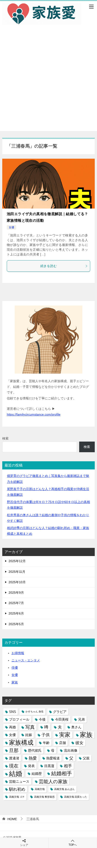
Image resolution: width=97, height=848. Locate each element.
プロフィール (19, 719)
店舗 (62, 743)
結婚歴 (37, 773)
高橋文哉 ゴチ (17, 796)
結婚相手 (61, 773)
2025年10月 (17, 582)
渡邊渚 (14, 758)
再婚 (12, 727)
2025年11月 (17, 571)
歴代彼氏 (35, 750)
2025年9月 (16, 592)
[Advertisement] (48, 82)
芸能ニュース (19, 781)
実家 (64, 735)
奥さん (76, 727)
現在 (13, 765)
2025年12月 (17, 561)
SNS (12, 712)
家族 (15, 682)
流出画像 (70, 750)
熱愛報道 (53, 758)
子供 (46, 734)
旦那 (13, 750)
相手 (68, 765)
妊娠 (28, 735)
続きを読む (48, 266)
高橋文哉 (40, 789)
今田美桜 (62, 719)
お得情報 (18, 653)
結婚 (15, 773)
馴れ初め (17, 789)
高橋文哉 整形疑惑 (44, 796)
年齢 (46, 743)
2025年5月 (16, 624)
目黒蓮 (49, 766)
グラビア (60, 712)
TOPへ (73, 844)
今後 (42, 719)
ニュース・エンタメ (26, 660)
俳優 (15, 667)
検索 (5, 438)
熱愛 (33, 758)
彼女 (79, 742)
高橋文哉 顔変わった (75, 796)
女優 (11, 227)
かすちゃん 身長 (34, 711)
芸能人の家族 (53, 781)
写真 (30, 727)
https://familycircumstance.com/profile (33, 414)
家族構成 (21, 742)
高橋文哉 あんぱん (64, 789)
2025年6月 (16, 613)
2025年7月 (16, 603)
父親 (86, 758)
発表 (31, 766)
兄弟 (81, 719)
